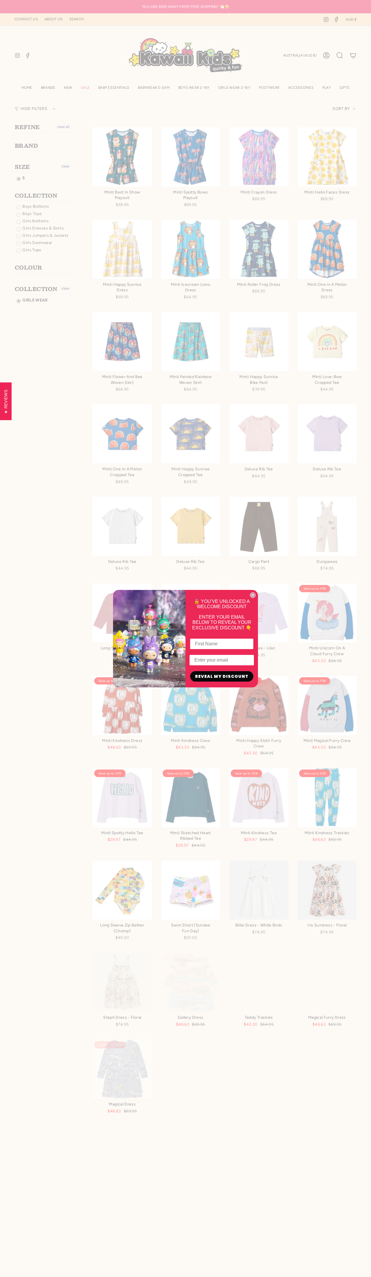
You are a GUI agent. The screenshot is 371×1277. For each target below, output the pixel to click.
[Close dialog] (253, 595)
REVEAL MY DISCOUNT (221, 676)
